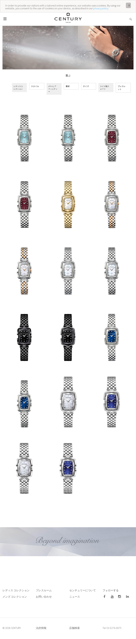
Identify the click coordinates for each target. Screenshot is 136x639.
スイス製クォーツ (104, 87)
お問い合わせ (44, 596)
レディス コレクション (16, 590)
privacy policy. (101, 8)
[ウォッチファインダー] (131, 17)
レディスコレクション (18, 87)
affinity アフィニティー (52, 89)
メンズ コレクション (14, 596)
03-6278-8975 (113, 628)
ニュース (74, 596)
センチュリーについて (82, 590)
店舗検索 (74, 628)
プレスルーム (44, 590)
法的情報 (41, 628)
